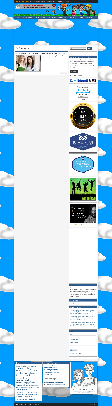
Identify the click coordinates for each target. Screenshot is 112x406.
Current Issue (27, 17)
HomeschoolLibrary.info (50, 367)
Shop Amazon (90, 17)
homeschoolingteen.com (83, 92)
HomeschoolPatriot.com (50, 371)
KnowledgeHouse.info (49, 379)
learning (33, 389)
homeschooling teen (23, 385)
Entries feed (73, 336)
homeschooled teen (22, 378)
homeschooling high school (25, 383)
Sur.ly (86, 96)
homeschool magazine (25, 387)
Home (18, 17)
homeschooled (33, 376)
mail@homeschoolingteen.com (57, 384)
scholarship (34, 392)
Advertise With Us (59, 382)
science (24, 394)
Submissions (80, 17)
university (32, 399)
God (35, 371)
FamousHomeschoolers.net (50, 369)
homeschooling (23, 380)
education (19, 371)
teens (26, 399)
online (22, 392)
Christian (20, 368)
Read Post (63, 73)
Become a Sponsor (48, 382)
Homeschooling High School (57, 17)
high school (25, 373)
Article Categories (40, 17)
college (28, 368)
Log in (71, 334)
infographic (23, 390)
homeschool (23, 375)
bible (22, 366)
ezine (29, 371)
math (36, 389)
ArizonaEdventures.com (50, 376)
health (18, 373)
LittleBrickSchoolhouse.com (51, 372)
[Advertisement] (56, 32)
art (19, 366)
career (30, 366)
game (32, 371)
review (27, 392)
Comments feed (74, 339)
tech (39, 394)
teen (27, 396)
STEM (30, 394)
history (33, 373)
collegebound (35, 368)
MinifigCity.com (47, 374)
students (35, 394)
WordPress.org (74, 342)
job (27, 389)
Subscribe (73, 71)
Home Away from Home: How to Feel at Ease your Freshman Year (40, 53)
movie (18, 392)
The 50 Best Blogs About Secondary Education (83, 391)
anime (17, 366)
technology (20, 397)
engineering (25, 370)
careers (34, 366)
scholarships (19, 394)
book (25, 366)
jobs (30, 389)
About (70, 17)
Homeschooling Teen (21, 1)
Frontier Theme (93, 404)
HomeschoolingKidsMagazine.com (52, 365)
